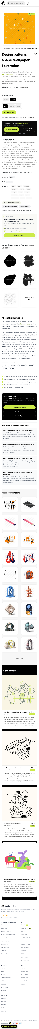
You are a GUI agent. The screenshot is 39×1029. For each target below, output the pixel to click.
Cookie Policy (24, 974)
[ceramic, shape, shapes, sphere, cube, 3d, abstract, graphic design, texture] (29, 645)
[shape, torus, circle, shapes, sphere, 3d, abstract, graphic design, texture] (10, 592)
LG (18, 106)
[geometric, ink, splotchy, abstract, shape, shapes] (10, 260)
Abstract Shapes (20, 48)
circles (22, 189)
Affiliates (3, 981)
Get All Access (19, 412)
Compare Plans (25, 960)
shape (19, 186)
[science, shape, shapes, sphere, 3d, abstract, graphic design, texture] (29, 610)
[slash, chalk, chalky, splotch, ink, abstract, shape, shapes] (29, 260)
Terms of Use (24, 977)
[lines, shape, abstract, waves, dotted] (10, 298)
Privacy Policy (24, 971)
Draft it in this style (28, 117)
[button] (28, 3)
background (15, 189)
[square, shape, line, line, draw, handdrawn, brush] (10, 574)
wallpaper (26, 186)
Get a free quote (18, 235)
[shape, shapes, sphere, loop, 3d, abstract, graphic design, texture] (29, 592)
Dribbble (3, 1004)
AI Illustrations (5, 937)
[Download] (14, 509)
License (23, 968)
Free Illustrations (6, 931)
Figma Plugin (24, 934)
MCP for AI (23, 954)
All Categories (5, 947)
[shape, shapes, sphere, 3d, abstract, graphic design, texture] (29, 627)
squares (28, 189)
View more (19, 658)
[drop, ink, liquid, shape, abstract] (10, 279)
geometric (14, 195)
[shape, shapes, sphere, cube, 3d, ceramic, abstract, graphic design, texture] (10, 610)
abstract (27, 192)
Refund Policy (24, 981)
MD (11, 106)
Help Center (4, 987)
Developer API (24, 950)
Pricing (3, 974)
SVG (5, 99)
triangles (14, 192)
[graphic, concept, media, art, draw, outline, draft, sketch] (10, 504)
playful (21, 195)
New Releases (5, 941)
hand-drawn (15, 198)
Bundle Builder (24, 957)
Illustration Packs (6, 925)
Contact (3, 990)
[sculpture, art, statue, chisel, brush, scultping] (10, 557)
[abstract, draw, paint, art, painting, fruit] (29, 539)
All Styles (3, 950)
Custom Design (25, 947)
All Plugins (23, 931)
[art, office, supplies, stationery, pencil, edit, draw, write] (10, 522)
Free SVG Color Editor (26, 937)
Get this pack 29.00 (11, 129)
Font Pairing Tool (25, 944)
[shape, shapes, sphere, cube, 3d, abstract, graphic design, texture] (29, 574)
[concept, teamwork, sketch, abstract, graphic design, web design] (29, 557)
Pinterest (3, 1011)
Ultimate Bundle (5, 954)
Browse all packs (24, 206)
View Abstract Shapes (19, 407)
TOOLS (22, 922)
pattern (13, 186)
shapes (22, 198)
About (3, 968)
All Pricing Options (6, 977)
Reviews (3, 984)
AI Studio (24, 925)
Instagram (4, 1001)
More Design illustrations (10, 206)
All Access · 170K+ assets (28, 129)
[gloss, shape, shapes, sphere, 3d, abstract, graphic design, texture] (10, 645)
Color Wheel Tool (25, 941)
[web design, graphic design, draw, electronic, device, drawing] (10, 539)
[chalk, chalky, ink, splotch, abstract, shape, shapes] (29, 279)
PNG (13, 99)
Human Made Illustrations (8, 934)
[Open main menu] (36, 3)
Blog (2, 971)
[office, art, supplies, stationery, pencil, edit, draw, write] (29, 522)
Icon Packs (4, 928)
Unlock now (24, 87)
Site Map (23, 984)
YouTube (3, 1008)
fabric (20, 192)
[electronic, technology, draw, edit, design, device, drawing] (29, 504)
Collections (4, 944)
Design (12, 177)
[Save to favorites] (35, 54)
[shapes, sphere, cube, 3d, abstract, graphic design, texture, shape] (10, 627)
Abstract (9, 181)
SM (5, 106)
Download (10, 112)
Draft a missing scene (19, 416)
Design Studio (26, 928)
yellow (27, 195)
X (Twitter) (4, 998)
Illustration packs (9, 48)
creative (29, 198)
